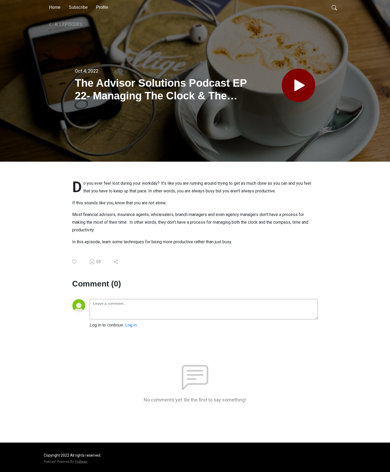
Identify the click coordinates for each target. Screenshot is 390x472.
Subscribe (78, 7)
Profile (102, 7)
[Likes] (75, 261)
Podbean (81, 462)
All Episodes (68, 24)
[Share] (116, 261)
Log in (131, 325)
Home (54, 7)
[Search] (334, 7)
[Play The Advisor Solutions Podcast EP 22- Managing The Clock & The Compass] (298, 85)
